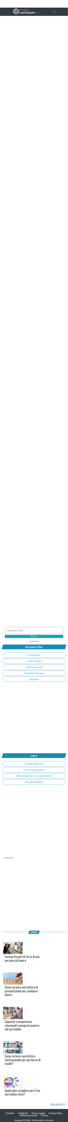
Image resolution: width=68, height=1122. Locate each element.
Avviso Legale (38, 1113)
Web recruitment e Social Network (34, 775)
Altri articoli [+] (58, 1104)
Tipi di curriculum (34, 667)
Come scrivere (34, 661)
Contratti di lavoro (34, 763)
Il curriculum (34, 655)
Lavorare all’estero (34, 781)
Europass (34, 679)
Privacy (44, 1115)
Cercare (34, 636)
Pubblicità (23, 1113)
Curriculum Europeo (34, 673)
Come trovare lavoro (34, 769)
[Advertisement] (33, 481)
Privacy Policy (55, 1113)
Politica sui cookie (28, 1115)
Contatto (10, 1113)
